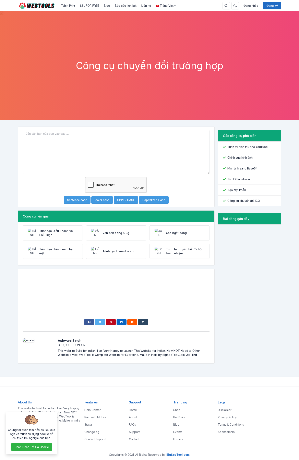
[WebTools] (38, 6)
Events (177, 432)
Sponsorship (226, 432)
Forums (178, 439)
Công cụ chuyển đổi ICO (243, 200)
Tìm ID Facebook (238, 179)
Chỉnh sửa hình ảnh (240, 157)
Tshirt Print (68, 5)
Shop (176, 410)
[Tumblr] (143, 322)
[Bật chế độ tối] (235, 5)
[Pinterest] (111, 322)
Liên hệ (146, 5)
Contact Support (95, 439)
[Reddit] (132, 322)
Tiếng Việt (167, 5)
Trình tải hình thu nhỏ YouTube (247, 147)
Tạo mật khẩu (236, 190)
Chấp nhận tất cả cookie (31, 447)
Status (88, 424)
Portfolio (179, 417)
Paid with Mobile (95, 417)
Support (134, 432)
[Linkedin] (122, 322)
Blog (107, 5)
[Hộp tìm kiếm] (226, 5)
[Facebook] (89, 322)
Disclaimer (224, 410)
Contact (134, 439)
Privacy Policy (227, 417)
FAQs (132, 424)
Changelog (91, 432)
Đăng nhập (251, 5)
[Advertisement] (149, 48)
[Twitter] (100, 322)
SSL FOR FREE (89, 5)
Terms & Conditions (231, 424)
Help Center (92, 410)
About (133, 417)
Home (133, 410)
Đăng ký (272, 5)
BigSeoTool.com (178, 454)
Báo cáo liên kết (125, 5)
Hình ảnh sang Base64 (242, 168)
